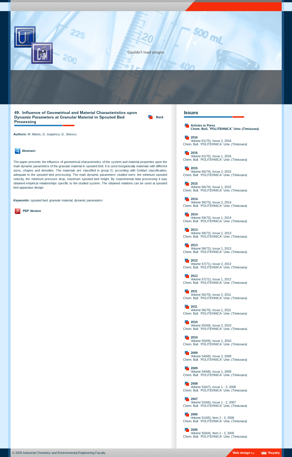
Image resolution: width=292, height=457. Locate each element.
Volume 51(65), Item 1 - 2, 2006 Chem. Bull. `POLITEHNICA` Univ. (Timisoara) (215, 419)
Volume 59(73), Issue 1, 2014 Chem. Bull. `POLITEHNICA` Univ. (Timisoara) (215, 219)
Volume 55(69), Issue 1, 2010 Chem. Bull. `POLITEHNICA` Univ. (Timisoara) (215, 342)
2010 (194, 322)
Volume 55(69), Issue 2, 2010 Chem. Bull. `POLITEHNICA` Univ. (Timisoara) (215, 327)
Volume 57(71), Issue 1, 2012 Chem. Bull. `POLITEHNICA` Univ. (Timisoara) (215, 281)
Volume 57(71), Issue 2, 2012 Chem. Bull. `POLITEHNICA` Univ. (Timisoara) (215, 265)
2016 (194, 137)
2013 (194, 229)
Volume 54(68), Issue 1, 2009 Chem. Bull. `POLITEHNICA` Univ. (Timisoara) (215, 373)
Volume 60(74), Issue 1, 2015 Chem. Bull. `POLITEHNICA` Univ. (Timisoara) (215, 188)
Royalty (274, 452)
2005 (194, 429)
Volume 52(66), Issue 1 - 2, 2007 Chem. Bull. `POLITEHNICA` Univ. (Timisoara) (215, 404)
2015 (194, 168)
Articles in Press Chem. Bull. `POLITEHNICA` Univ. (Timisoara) (225, 127)
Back (159, 117)
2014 (194, 199)
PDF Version (32, 211)
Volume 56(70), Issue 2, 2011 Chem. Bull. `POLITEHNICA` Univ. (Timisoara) (215, 296)
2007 (194, 399)
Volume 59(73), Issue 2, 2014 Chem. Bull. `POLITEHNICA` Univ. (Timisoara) (215, 204)
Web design (241, 452)
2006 (194, 414)
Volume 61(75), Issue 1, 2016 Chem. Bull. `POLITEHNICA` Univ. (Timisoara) (215, 157)
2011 (194, 291)
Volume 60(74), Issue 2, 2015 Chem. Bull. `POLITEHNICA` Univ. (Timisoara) (215, 173)
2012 (194, 260)
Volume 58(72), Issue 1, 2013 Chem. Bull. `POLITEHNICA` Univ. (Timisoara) (215, 250)
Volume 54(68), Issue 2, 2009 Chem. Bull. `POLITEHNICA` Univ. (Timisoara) (215, 357)
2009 (194, 352)
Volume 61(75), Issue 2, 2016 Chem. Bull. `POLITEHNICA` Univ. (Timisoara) (215, 142)
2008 (194, 383)
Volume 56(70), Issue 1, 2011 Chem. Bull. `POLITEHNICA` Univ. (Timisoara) (215, 311)
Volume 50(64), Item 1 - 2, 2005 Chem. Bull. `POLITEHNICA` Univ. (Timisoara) (215, 434)
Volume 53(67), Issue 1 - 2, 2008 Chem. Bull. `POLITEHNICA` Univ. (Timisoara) (215, 388)
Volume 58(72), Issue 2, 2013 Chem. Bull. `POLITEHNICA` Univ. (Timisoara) (215, 234)
